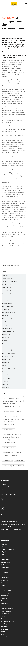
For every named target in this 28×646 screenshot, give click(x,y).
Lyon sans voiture (8, 434)
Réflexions (6, 455)
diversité (4, 309)
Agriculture (5, 287)
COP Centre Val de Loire (9, 403)
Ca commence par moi (13, 398)
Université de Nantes (18, 465)
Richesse (4, 362)
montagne (5, 340)
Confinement (6, 294)
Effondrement (6, 319)
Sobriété (4, 372)
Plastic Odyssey (7, 445)
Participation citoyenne (9, 442)
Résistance (5, 359)
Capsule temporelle (8, 401)
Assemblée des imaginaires (13, 265)
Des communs (6, 306)
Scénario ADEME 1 (7, 457)
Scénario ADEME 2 (19, 457)
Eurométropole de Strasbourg (11, 408)
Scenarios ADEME (7, 368)
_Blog (4, 275)
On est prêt (6, 437)
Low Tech (22, 33)
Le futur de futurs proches (10, 432)
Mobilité (4, 337)
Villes (3, 384)
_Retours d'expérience (8, 281)
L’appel (3, 519)
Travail (4, 381)
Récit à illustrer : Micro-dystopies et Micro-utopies (13, 531)
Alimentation (5, 290)
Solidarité (5, 375)
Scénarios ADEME (8, 463)
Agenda (3, 484)
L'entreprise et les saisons (17, 419)
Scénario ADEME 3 (8, 460)
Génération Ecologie (8, 414)
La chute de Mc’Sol (6, 527)
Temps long (5, 378)
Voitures (4, 387)
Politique (4, 347)
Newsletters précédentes (8, 494)
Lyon (21, 432)
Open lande (15, 437)
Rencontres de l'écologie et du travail (12, 450)
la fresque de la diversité (9, 426)
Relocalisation (6, 356)
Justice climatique (7, 331)
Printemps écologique (9, 447)
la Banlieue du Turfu (8, 421)
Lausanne (21, 426)
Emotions (5, 322)
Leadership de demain (8, 429)
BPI (4, 398)
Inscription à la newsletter (8, 486)
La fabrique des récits (8, 424)
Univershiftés (7, 465)
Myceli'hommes (19, 434)
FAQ (2, 489)
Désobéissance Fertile (8, 406)
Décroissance (6, 303)
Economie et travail (7, 312)
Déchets (4, 300)
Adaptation (5, 284)
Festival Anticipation (8, 411)
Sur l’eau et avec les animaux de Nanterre (13, 524)
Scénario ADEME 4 (19, 460)
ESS (18, 406)
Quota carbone (6, 350)
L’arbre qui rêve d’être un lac (9, 521)
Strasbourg (18, 463)
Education (5, 315)
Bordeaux (21, 396)
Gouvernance (6, 328)
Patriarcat (5, 343)
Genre (4, 325)
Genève (18, 411)
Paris (13, 439)
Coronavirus (5, 297)
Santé (4, 365)
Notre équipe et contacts (8, 492)
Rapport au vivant (7, 35)
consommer (19, 401)
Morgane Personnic (19, 35)
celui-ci (10, 50)
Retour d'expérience (8, 452)
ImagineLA (6, 419)
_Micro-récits (16, 33)
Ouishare (6, 439)
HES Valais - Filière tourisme (10, 416)
